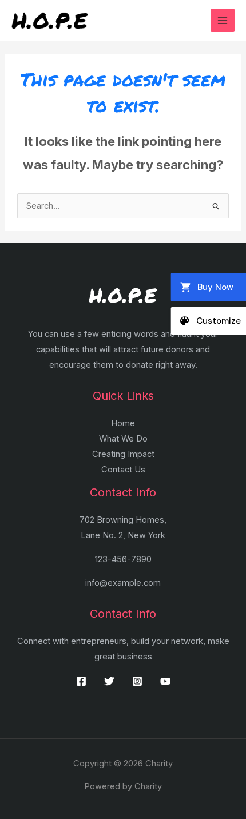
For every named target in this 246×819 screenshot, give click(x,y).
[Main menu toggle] (223, 21)
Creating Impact (123, 454)
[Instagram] (137, 681)
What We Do (123, 439)
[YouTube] (165, 681)
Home (123, 423)
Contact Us (123, 469)
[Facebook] (81, 681)
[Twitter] (109, 681)
